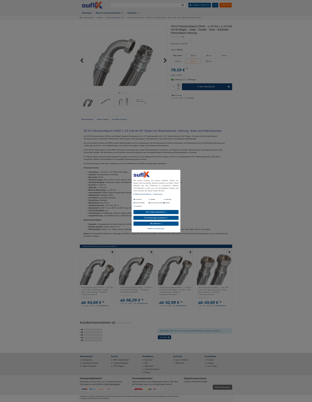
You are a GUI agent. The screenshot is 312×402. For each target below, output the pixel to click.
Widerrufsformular (222, 387)
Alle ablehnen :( (156, 223)
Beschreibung (87, 119)
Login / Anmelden (182, 360)
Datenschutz (149, 366)
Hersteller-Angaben (119, 119)
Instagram (210, 363)
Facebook (210, 360)
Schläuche (132, 13)
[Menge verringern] (178, 88)
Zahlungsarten (87, 360)
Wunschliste (177, 95)
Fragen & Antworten (89, 366)
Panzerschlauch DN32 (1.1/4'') (115, 17)
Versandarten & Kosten (90, 363)
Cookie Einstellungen (152, 369)
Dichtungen (87, 13)
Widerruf (147, 372)
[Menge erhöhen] (178, 85)
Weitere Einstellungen (156, 228)
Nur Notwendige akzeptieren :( (156, 218)
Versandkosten (103, 306)
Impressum (148, 360)
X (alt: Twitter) (212, 366)
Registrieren (180, 363)
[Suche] (183, 5)
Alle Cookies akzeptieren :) (156, 212)
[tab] (87, 119)
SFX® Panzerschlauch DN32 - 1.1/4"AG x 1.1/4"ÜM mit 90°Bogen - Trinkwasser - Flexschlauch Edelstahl (136, 289)
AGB (146, 363)
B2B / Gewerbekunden (121, 360)
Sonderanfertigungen (120, 363)
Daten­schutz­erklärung (143, 194)
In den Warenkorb (206, 86)
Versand (190, 98)
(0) (183, 37)
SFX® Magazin (118, 366)
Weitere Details (103, 119)
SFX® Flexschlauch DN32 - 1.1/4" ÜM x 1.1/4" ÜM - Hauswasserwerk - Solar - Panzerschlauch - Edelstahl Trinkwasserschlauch (213, 290)
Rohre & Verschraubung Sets (108, 13)
